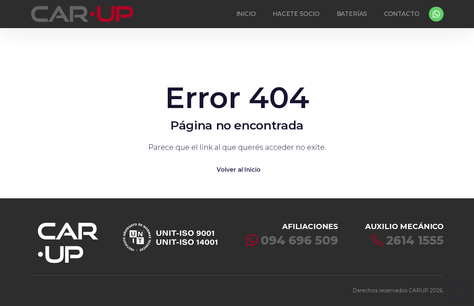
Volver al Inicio (239, 169)
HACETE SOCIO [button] (296, 13)
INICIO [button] (246, 13)
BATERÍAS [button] (352, 13)
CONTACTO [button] (402, 13)
